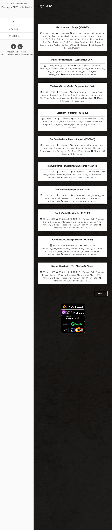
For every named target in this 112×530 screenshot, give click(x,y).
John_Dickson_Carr (66, 95)
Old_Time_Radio (50, 42)
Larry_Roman (89, 68)
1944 (76, 171)
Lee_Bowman (55, 148)
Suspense (72, 71)
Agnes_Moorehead (91, 65)
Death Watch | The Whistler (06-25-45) (72, 213)
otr (61, 42)
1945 (75, 219)
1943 (79, 65)
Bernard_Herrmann (49, 68)
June (79, 39)
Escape (83, 36)
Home (11, 22)
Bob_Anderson (98, 219)
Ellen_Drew (71, 68)
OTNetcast (63, 33)
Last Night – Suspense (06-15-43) (72, 113)
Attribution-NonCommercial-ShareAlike (16, 54)
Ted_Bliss (82, 71)
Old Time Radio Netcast (17, 3)
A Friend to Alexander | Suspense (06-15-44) (72, 239)
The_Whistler (78, 224)
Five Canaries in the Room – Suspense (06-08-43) (72, 139)
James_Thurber (70, 248)
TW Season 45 (83, 227)
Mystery (13, 29)
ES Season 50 (98, 45)
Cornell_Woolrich (88, 118)
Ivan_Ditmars (58, 39)
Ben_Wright (84, 33)
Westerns (14, 36)
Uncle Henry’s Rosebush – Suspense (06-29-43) (72, 60)
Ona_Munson (94, 148)
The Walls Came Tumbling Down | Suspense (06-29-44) (72, 166)
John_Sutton (82, 95)
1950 (75, 33)
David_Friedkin (48, 36)
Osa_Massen (46, 151)
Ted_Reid (92, 71)
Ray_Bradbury (81, 42)
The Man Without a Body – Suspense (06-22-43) (72, 86)
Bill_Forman (84, 219)
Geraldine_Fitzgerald (52, 248)
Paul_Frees (69, 42)
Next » (101, 293)
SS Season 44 (79, 177)
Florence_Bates (95, 36)
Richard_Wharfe (81, 251)
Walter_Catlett (61, 45)
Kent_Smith (53, 121)
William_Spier (54, 74)
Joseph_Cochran (75, 222)
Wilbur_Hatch (92, 224)
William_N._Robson (79, 45)
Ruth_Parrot (95, 42)
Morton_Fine (88, 39)
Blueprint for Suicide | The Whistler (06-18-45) (72, 266)
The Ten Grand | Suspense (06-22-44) (72, 189)
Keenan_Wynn (55, 174)
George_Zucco (49, 95)
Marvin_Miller (96, 222)
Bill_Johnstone (97, 33)
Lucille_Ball (55, 198)
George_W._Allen (58, 222)
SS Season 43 (79, 74)
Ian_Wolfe (46, 39)
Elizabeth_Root (71, 36)
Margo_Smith (66, 121)
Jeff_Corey (71, 39)
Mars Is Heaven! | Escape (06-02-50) (72, 27)
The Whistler (69, 227)
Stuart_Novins (46, 45)
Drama (60, 36)
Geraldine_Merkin (75, 275)
